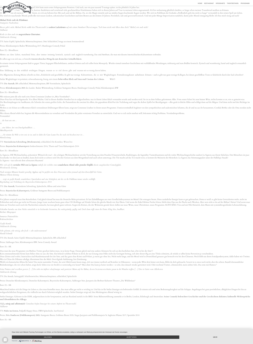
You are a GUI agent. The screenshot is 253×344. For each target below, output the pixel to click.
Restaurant (209, 3)
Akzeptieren (131, 337)
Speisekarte (220, 3)
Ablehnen (48, 337)
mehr (215, 337)
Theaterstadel (233, 3)
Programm (245, 3)
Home (200, 3)
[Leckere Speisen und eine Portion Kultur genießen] (17, 7)
